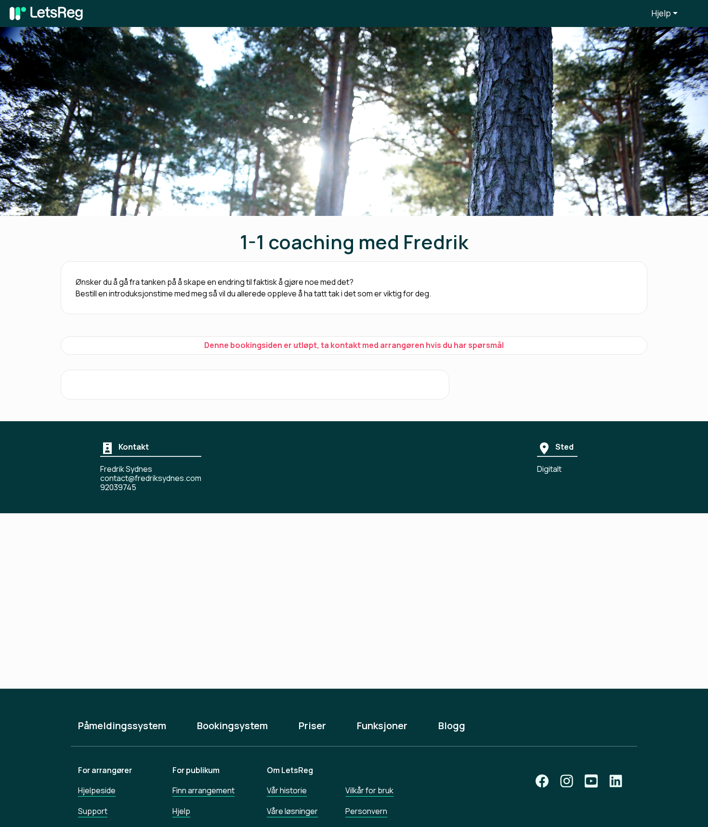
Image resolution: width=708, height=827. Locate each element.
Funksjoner (382, 726)
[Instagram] (566, 781)
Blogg (451, 726)
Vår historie (287, 790)
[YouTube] (591, 781)
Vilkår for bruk (369, 790)
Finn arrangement (203, 790)
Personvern (366, 811)
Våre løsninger (292, 811)
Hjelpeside (97, 790)
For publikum (196, 770)
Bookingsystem (232, 726)
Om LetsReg (290, 770)
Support (92, 811)
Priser (312, 726)
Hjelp (661, 13)
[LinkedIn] (615, 781)
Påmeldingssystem (122, 726)
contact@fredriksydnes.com (150, 478)
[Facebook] (542, 781)
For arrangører (105, 770)
